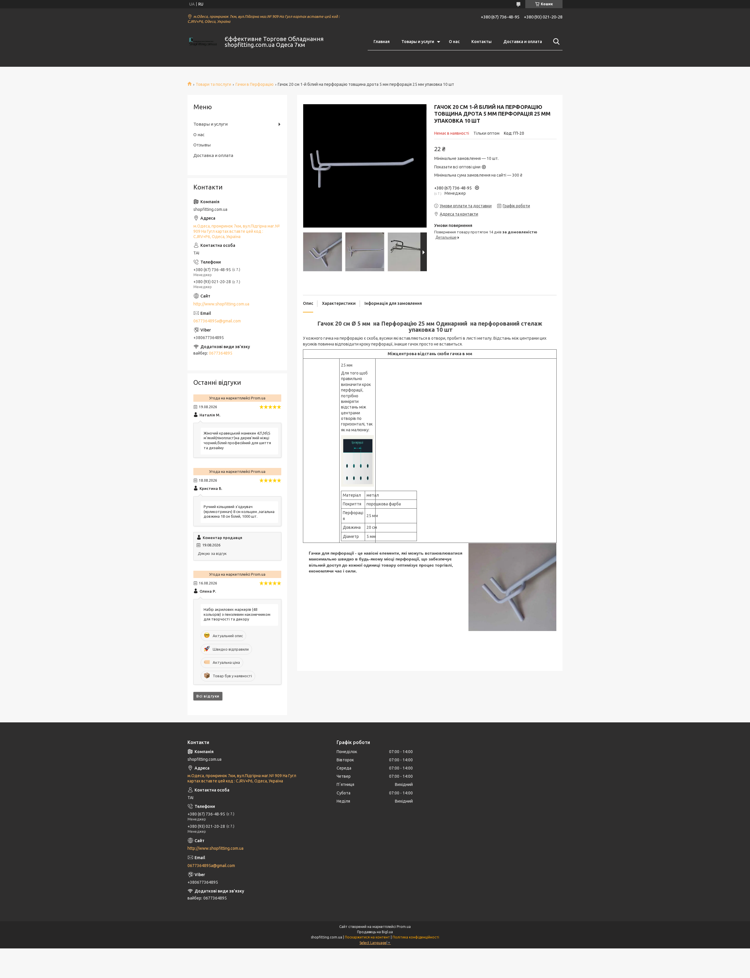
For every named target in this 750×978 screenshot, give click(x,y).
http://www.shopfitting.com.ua (221, 304)
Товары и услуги (417, 41)
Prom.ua (404, 927)
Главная (382, 41)
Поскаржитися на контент (367, 937)
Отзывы (202, 144)
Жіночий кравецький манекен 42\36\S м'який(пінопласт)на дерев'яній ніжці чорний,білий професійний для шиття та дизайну (237, 440)
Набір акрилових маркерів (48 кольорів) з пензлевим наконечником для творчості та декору (237, 614)
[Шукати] (555, 41)
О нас (454, 41)
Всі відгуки (207, 696)
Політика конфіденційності (416, 937)
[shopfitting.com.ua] (202, 42)
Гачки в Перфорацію (255, 84)
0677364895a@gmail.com (217, 321)
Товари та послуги (213, 84)
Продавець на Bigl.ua (375, 932)
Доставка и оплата (522, 41)
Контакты (481, 41)
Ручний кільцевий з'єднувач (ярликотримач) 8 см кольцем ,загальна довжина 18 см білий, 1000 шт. (239, 512)
